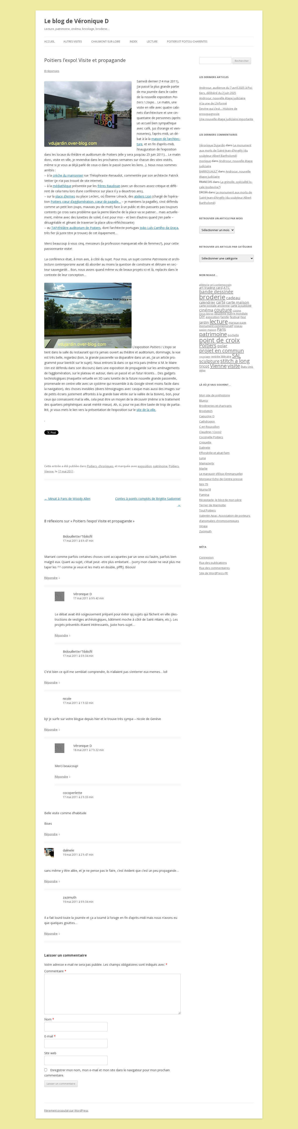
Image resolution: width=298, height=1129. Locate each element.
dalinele (68, 850)
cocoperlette (72, 792)
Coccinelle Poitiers (211, 437)
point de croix (219, 340)
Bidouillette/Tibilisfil (77, 536)
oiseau (238, 326)
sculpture (209, 361)
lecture (219, 321)
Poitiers (174, 466)
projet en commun (221, 350)
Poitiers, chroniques (100, 466)
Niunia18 (205, 489)
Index (133, 41)
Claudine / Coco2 (210, 432)
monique (205, 161)
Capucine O (206, 416)
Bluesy (203, 400)
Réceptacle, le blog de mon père (220, 500)
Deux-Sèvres (206, 313)
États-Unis (247, 366)
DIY (202, 316)
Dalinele (204, 448)
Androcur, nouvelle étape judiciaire (222, 98)
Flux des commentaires (214, 568)
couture (223, 310)
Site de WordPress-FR (213, 573)
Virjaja (203, 526)
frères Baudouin (109, 186)
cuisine (237, 310)
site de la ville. (146, 410)
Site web (50, 1053)
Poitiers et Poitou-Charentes (187, 41)
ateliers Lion (142, 196)
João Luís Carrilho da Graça (159, 228)
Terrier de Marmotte (212, 505)
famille (225, 317)
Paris (221, 329)
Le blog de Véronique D (76, 21)
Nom (49, 1019)
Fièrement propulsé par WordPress (66, 1110)
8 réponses (51, 71)
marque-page (237, 323)
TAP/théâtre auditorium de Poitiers (76, 228)
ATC (226, 287)
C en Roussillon (209, 427)
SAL (236, 355)
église (202, 370)
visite (234, 365)
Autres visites (72, 41)
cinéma (206, 310)
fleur (243, 317)
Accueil (49, 41)
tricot (204, 366)
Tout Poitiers (207, 510)
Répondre (51, 578)
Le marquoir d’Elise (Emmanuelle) (221, 474)
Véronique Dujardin (212, 145)
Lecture (152, 41)
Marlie (203, 468)
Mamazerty (206, 463)
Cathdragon (207, 421)
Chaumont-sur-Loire (105, 41)
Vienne (49, 471)
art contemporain (220, 284)
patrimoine (160, 466)
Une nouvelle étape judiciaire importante (226, 119)
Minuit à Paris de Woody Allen (67, 499)
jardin (204, 322)
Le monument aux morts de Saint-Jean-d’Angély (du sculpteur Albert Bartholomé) (225, 150)
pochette (233, 335)
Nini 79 (203, 484)
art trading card (211, 287)
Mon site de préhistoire (214, 395)
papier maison (207, 329)
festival (235, 317)
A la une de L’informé (213, 103)
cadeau (233, 297)
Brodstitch (205, 411)
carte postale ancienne (214, 306)
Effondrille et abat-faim (214, 453)
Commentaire (55, 971)
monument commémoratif (216, 326)
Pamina (204, 495)
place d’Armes (65, 196)
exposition (145, 466)
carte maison (237, 302)
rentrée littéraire (221, 356)
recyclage (204, 356)
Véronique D (82, 594)
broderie (212, 297)
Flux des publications (213, 563)
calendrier (207, 302)
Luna (202, 458)
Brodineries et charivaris (215, 406)
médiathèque (62, 186)
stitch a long (235, 360)
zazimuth (69, 897)
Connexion (206, 557)
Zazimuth (205, 531)
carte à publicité (241, 306)
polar (222, 345)
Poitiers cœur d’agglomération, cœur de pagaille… (86, 201)
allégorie (204, 284)
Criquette (205, 442)
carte (220, 302)
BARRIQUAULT (208, 171)
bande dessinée (216, 291)
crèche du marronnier (68, 175)
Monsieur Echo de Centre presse (221, 479)
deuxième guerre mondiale (231, 313)
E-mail (50, 1036)
